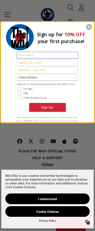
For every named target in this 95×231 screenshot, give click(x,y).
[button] (89, 27)
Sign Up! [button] (47, 107)
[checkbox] (48, 89)
